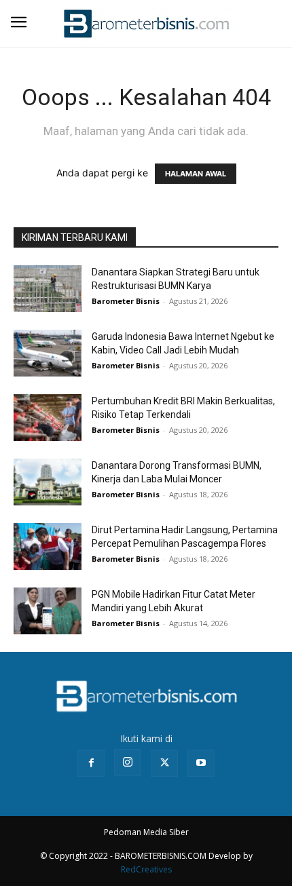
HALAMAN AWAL (195, 173)
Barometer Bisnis (126, 301)
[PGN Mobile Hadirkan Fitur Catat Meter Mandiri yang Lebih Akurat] (47, 611)
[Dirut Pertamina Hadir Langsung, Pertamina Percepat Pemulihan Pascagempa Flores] (47, 546)
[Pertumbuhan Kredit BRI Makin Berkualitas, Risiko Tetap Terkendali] (47, 417)
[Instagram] (127, 762)
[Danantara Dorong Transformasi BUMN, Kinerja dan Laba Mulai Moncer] (47, 482)
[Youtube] (201, 763)
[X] (164, 763)
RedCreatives (146, 869)
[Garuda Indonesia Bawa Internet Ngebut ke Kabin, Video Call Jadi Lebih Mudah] (47, 353)
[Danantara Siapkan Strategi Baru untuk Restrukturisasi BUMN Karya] (47, 288)
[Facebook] (91, 763)
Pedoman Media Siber (146, 832)
